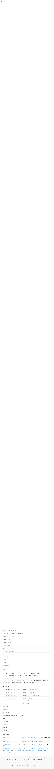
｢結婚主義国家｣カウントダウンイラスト (34, 682)
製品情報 (5, 730)
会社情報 (5, 727)
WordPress (19, 765)
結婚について (7, 682)
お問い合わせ (6, 706)
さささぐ (27, 673)
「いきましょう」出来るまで (11, 673)
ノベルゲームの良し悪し (10, 678)
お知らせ (5, 709)
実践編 (31, 680)
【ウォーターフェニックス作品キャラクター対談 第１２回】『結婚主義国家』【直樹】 (22, 737)
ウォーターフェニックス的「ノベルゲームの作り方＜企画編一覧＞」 (18, 698)
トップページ (6, 721)
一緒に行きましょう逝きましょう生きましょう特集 (28, 678)
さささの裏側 (24, 675)
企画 (19, 680)
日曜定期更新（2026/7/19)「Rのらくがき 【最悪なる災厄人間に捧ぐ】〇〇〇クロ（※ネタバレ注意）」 (26, 750)
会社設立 (25, 680)
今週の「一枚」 (6, 639)
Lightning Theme (26, 765)
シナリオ (40, 675)
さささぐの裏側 (35, 673)
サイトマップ (6, 712)
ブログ (4, 724)
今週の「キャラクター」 (8, 636)
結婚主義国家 (6, 665)
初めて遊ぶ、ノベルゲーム (9, 648)
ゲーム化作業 (33, 675)
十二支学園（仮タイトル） (9, 651)
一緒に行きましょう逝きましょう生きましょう (13, 633)
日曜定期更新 (6, 654)
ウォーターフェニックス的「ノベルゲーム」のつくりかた (16, 759)
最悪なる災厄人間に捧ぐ (8, 657)
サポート (5, 718)
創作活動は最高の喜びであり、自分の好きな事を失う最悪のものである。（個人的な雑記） (23, 744)
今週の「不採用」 (7, 642)
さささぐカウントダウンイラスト (11, 675)
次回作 (4, 662)
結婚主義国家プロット (17, 682)
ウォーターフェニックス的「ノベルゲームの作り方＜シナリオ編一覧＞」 (19, 692)
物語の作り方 (47, 680)
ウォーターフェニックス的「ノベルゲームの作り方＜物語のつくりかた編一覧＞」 (21, 703)
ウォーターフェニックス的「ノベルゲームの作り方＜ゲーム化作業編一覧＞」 (20, 689)
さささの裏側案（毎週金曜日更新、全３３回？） (14, 715)
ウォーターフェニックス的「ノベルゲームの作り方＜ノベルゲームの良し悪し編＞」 (22, 695)
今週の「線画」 (6, 645)
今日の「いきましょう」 (10, 680)
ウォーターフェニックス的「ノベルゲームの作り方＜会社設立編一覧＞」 (19, 701)
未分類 (4, 659)
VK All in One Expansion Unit (36, 765)
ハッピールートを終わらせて (9, 630)
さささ (21, 673)
